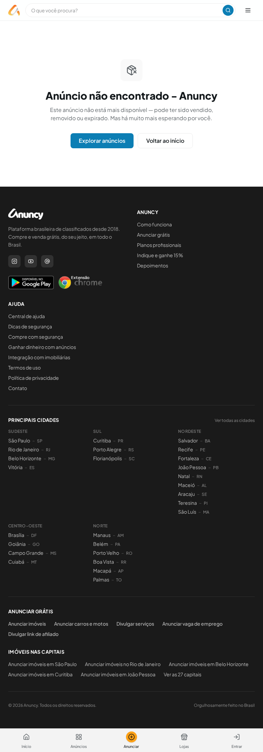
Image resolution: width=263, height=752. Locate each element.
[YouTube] (31, 261)
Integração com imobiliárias (39, 357)
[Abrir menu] (248, 10)
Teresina (187, 503)
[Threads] (47, 261)
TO (119, 579)
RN (199, 476)
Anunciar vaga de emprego (192, 624)
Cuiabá (16, 562)
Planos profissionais (159, 245)
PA (117, 544)
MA (206, 512)
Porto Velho (106, 553)
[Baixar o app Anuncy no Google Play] (31, 282)
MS (53, 553)
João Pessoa (192, 467)
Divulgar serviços (135, 624)
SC (132, 458)
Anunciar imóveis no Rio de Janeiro (123, 664)
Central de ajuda (26, 316)
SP (39, 440)
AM (120, 535)
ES (32, 467)
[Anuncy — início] (14, 10)
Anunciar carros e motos (81, 624)
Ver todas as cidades (235, 420)
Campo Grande (25, 553)
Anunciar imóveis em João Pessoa (118, 674)
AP (121, 571)
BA (207, 440)
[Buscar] (228, 10)
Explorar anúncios (102, 140)
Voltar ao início (165, 140)
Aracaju (186, 494)
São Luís (187, 512)
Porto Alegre (107, 449)
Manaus (102, 535)
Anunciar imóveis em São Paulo (42, 664)
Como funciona (154, 224)
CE (208, 458)
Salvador (188, 440)
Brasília (16, 535)
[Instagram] (14, 261)
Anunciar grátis (153, 234)
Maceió (186, 485)
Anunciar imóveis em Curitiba (40, 674)
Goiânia (17, 544)
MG (51, 458)
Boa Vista (103, 562)
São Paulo (19, 440)
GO (36, 544)
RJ (48, 449)
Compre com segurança (35, 337)
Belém (100, 544)
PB (215, 467)
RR (123, 562)
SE (204, 494)
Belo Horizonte (24, 458)
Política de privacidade (33, 378)
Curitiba (102, 440)
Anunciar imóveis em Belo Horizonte (209, 664)
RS (131, 449)
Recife (185, 449)
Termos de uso (24, 367)
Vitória (15, 467)
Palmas (101, 579)
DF (34, 535)
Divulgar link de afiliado (33, 634)
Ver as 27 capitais (182, 674)
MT (34, 562)
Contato (17, 388)
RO (129, 553)
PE (202, 449)
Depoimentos (152, 265)
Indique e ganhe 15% (160, 255)
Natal (184, 476)
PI (206, 503)
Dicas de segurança (30, 326)
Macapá (102, 570)
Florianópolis (107, 458)
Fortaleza (188, 458)
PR (120, 440)
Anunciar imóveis (27, 624)
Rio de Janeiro (23, 449)
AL (204, 485)
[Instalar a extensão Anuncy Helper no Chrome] (80, 282)
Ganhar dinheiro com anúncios (42, 347)
